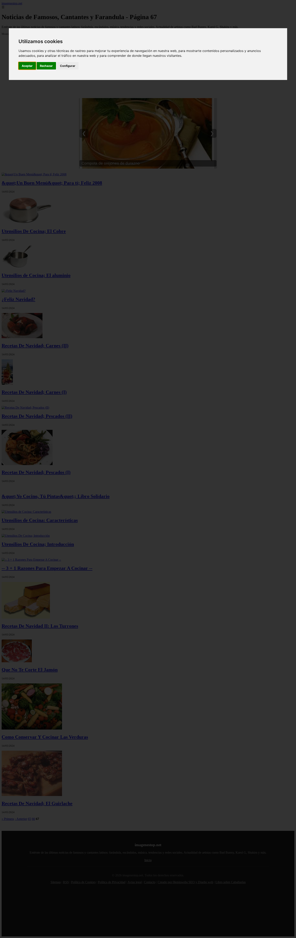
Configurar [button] (67, 65)
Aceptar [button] (27, 65)
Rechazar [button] (46, 65)
